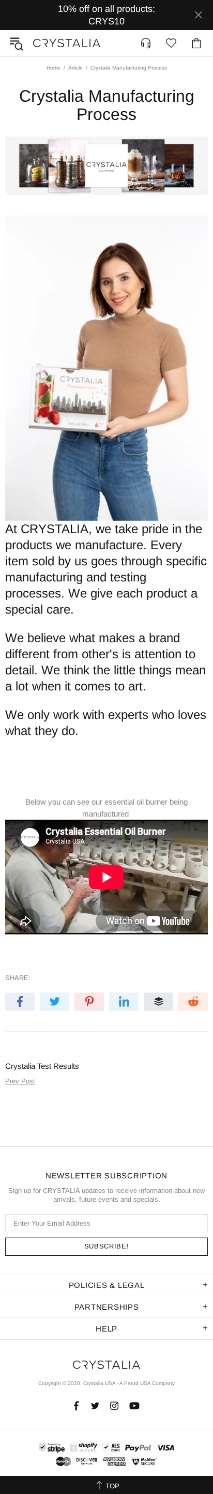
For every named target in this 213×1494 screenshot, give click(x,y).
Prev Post (20, 1081)
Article (75, 68)
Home (53, 68)
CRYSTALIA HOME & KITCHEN (66, 43)
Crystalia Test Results (42, 1066)
